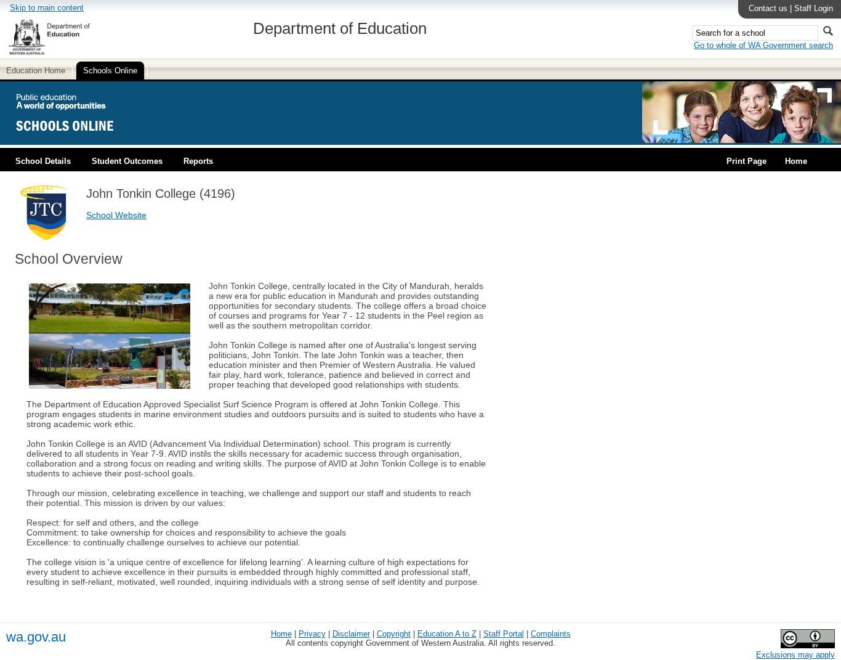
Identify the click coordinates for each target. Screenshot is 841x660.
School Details (43, 161)
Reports (198, 161)
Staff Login (813, 8)
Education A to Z (447, 633)
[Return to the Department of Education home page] (49, 52)
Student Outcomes (127, 161)
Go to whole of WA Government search (763, 45)
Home (796, 161)
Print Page (746, 161)
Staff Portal (503, 633)
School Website (116, 215)
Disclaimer (351, 633)
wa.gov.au (36, 637)
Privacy (312, 633)
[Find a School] (75, 140)
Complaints (551, 633)
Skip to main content (47, 7)
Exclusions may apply (795, 654)
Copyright (394, 633)
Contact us (768, 8)
